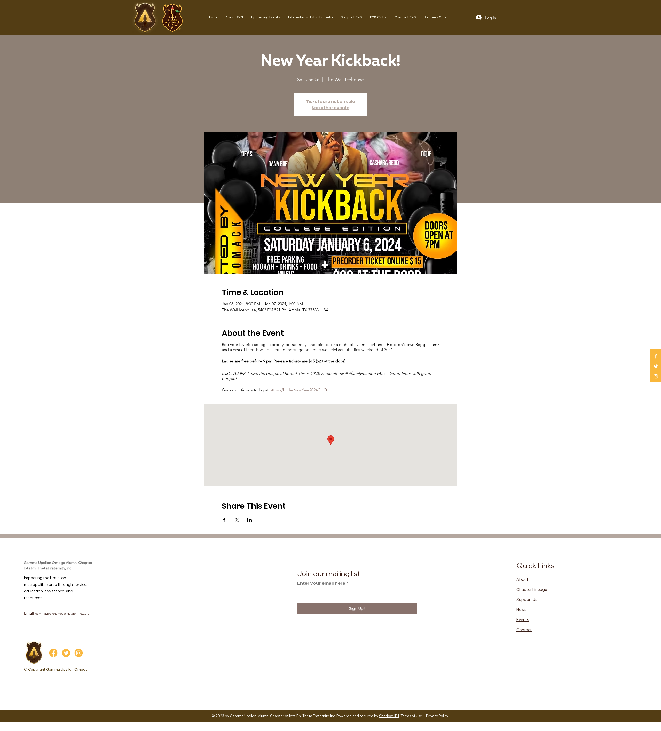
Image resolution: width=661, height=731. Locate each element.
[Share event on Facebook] (224, 520)
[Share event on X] (236, 520)
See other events (330, 108)
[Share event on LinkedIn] (249, 520)
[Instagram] (656, 376)
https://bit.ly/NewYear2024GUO (298, 389)
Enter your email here (321, 583)
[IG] (79, 653)
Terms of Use (411, 716)
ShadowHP (388, 716)
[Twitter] (656, 366)
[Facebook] (656, 356)
